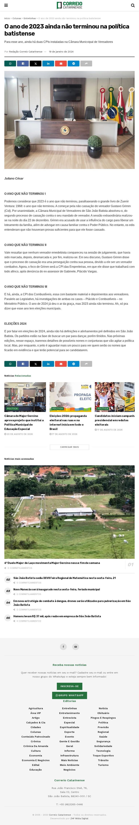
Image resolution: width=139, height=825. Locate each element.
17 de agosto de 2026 (64, 434)
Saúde (103, 736)
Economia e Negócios (36, 760)
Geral (69, 746)
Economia (35, 755)
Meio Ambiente (69, 764)
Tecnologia (103, 750)
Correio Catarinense (60, 815)
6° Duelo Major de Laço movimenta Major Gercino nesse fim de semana (52, 563)
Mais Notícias (69, 760)
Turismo (103, 764)
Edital (35, 764)
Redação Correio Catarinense (25, 51)
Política (12, 408)
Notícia (103, 708)
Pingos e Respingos (103, 717)
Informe (69, 750)
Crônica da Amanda (35, 746)
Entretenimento (69, 713)
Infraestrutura (69, 755)
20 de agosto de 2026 (19, 434)
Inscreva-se (69, 686)
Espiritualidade (69, 727)
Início (7, 18)
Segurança (103, 741)
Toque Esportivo (103, 755)
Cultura (36, 750)
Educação (36, 769)
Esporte (69, 731)
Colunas (16, 18)
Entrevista (69, 717)
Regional (103, 731)
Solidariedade (103, 746)
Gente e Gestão (69, 741)
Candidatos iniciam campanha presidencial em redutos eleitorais (115, 420)
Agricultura (36, 708)
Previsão (103, 727)
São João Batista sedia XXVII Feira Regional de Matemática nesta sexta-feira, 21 (64, 578)
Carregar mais (69, 447)
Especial (69, 722)
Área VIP (35, 713)
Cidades (36, 727)
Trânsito (103, 760)
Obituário (103, 713)
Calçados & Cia (35, 722)
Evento (69, 736)
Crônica (36, 741)
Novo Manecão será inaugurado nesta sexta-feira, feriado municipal (56, 589)
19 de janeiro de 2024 (61, 51)
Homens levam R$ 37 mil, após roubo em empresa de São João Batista (57, 616)
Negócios (69, 769)
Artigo (36, 717)
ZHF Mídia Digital (79, 818)
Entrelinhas (30, 18)
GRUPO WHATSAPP (70, 695)
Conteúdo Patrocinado (35, 736)
